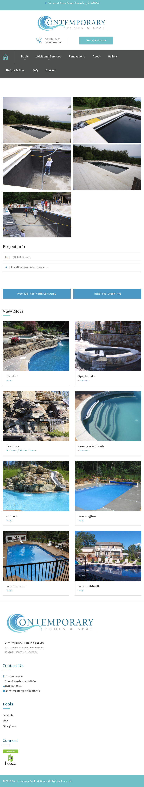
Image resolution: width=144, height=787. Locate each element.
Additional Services (48, 56)
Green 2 (12, 516)
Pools (25, 56)
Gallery (112, 56)
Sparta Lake (86, 376)
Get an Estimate (96, 40)
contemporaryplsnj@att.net (22, 690)
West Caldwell (88, 586)
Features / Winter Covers (21, 450)
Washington (87, 516)
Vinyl (9, 380)
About (96, 56)
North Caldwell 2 (36, 293)
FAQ (35, 70)
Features (12, 446)
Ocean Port (107, 293)
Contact (50, 70)
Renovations (77, 56)
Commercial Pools (91, 446)
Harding (12, 376)
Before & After (15, 70)
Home (8, 57)
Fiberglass (9, 726)
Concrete (83, 380)
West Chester (16, 586)
